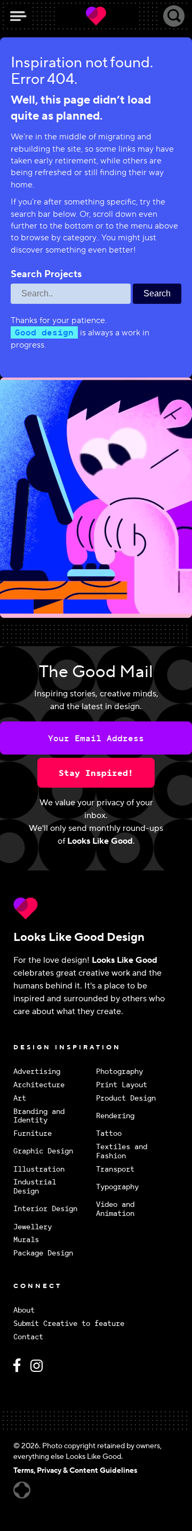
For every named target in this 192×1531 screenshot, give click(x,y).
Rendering (115, 1115)
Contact (28, 1336)
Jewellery (32, 1226)
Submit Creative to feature (68, 1323)
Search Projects (46, 274)
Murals (26, 1239)
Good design (44, 332)
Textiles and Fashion (121, 1151)
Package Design (43, 1253)
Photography (119, 1071)
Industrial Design (34, 1186)
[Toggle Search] (173, 16)
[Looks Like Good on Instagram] (39, 1370)
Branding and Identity (39, 1116)
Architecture (39, 1084)
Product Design (126, 1098)
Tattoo (109, 1133)
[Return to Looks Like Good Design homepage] (96, 908)
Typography (117, 1186)
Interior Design (45, 1208)
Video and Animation (115, 1209)
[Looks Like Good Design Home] (96, 16)
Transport (115, 1169)
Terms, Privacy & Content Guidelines (75, 1470)
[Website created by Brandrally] (21, 1490)
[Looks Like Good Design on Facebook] (18, 1370)
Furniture (32, 1133)
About (24, 1310)
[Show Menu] (18, 16)
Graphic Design (43, 1151)
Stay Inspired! (96, 773)
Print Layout (121, 1084)
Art (19, 1098)
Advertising (36, 1071)
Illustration (39, 1169)
